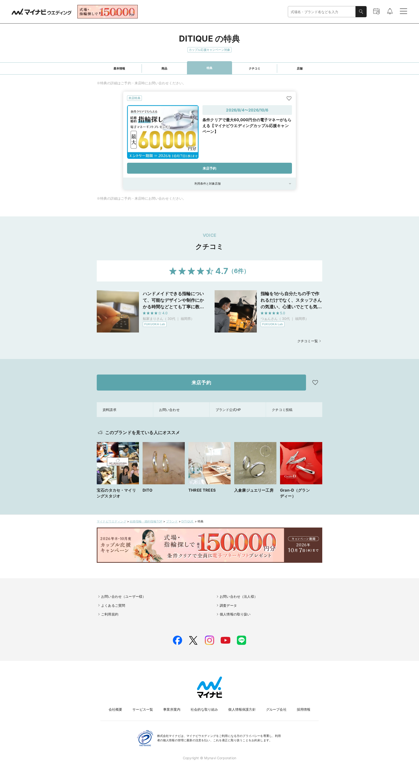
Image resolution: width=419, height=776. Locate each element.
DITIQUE (187, 521)
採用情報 (304, 709)
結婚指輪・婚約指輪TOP (146, 521)
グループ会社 (276, 709)
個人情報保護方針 (242, 709)
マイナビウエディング (111, 521)
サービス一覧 (142, 709)
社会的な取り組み (204, 709)
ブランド (172, 521)
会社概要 (115, 709)
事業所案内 (171, 709)
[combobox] (322, 11)
